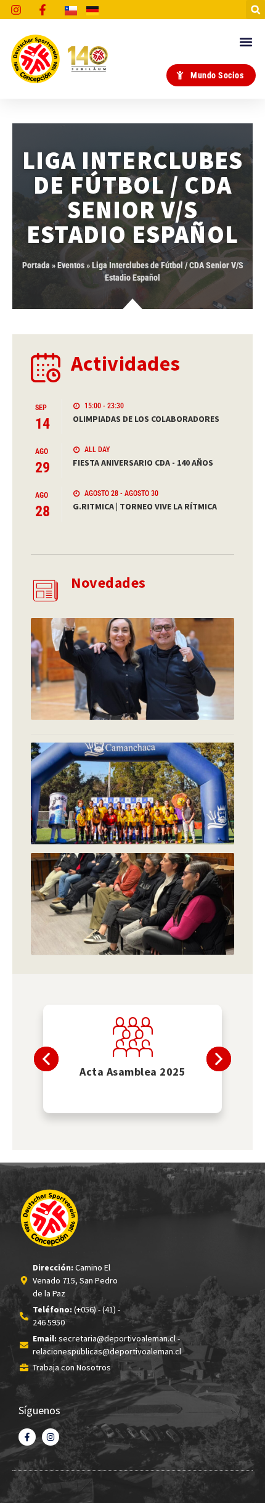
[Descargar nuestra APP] (133, 1037)
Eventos (70, 265)
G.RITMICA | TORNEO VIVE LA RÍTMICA (145, 506)
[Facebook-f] (27, 1437)
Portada (36, 265)
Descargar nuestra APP (132, 1071)
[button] (255, 9)
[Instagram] (50, 1437)
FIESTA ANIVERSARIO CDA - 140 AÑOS (143, 462)
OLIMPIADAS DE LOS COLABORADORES (146, 418)
